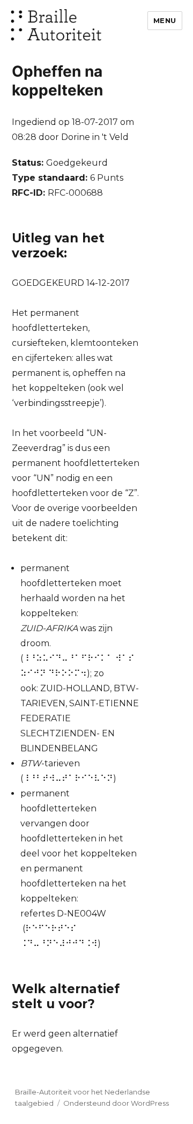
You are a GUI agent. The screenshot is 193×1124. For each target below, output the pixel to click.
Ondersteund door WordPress (116, 1103)
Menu (164, 20)
